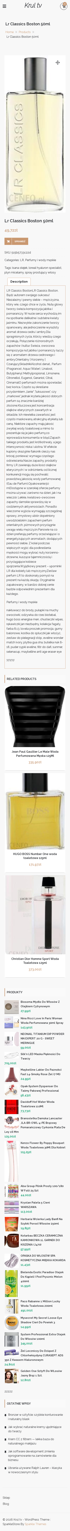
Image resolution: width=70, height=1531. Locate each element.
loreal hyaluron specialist (45, 268)
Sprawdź (20, 241)
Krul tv (33, 5)
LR (22, 260)
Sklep (6, 1497)
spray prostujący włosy (40, 272)
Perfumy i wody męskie (40, 260)
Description (19, 281)
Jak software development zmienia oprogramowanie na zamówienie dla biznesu (32, 1456)
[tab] (19, 281)
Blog (6, 1504)
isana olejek (19, 268)
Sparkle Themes (35, 1524)
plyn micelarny (14, 272)
